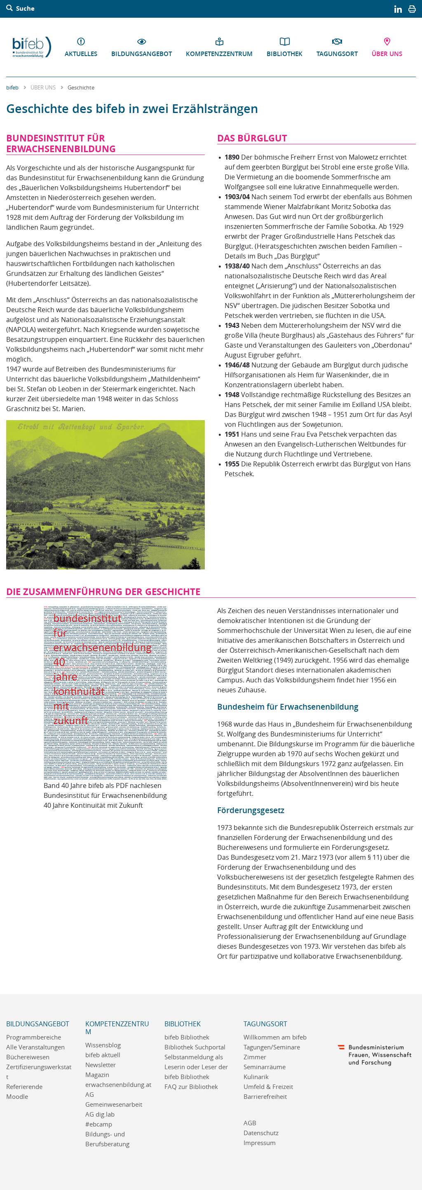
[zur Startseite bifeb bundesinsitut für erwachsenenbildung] (32, 47)
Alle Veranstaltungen (35, 1047)
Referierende (24, 1087)
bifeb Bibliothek (186, 1037)
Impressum (260, 1143)
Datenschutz (261, 1133)
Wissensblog (103, 1045)
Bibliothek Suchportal (194, 1047)
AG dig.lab (100, 1114)
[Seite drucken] (412, 9)
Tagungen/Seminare (272, 1047)
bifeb (12, 87)
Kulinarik (256, 1077)
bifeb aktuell (102, 1055)
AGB (250, 1123)
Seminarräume (265, 1067)
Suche (24, 9)
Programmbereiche (33, 1037)
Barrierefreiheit (265, 1097)
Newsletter (100, 1065)
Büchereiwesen (27, 1057)
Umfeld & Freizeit (268, 1087)
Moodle (17, 1097)
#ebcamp (98, 1124)
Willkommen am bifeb (275, 1037)
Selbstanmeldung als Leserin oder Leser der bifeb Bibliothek (196, 1067)
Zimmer (255, 1057)
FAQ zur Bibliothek (191, 1087)
